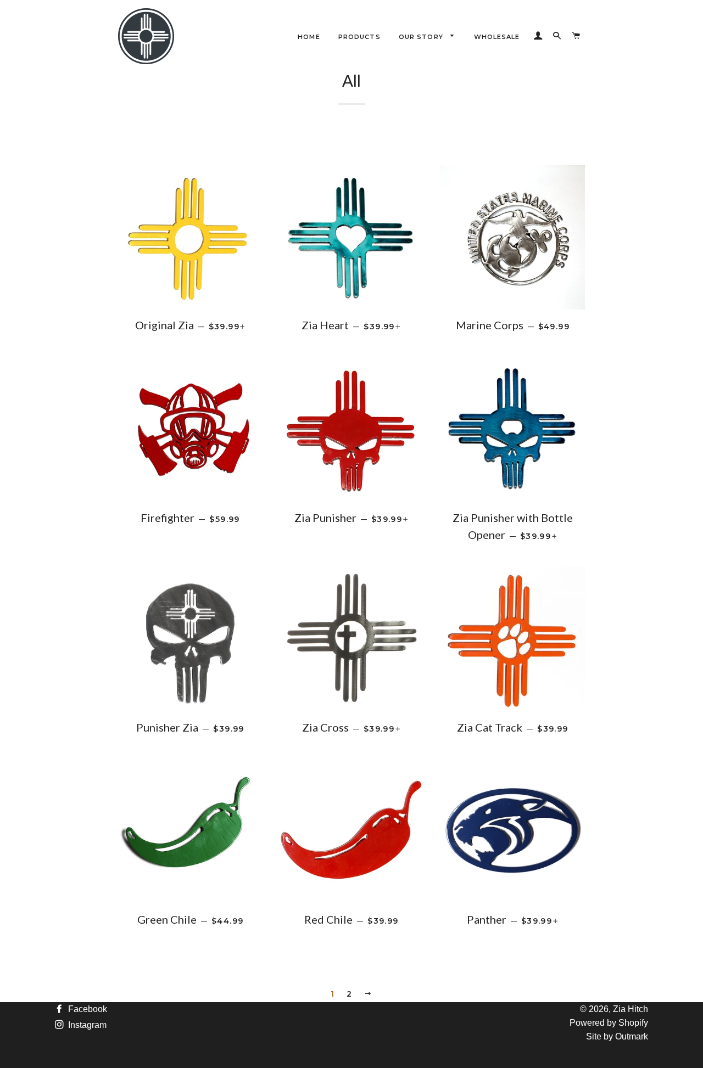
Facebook (86, 1009)
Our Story (422, 37)
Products (359, 37)
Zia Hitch (630, 1009)
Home (309, 37)
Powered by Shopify (609, 1022)
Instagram (86, 1025)
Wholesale (497, 37)
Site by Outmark (617, 1036)
